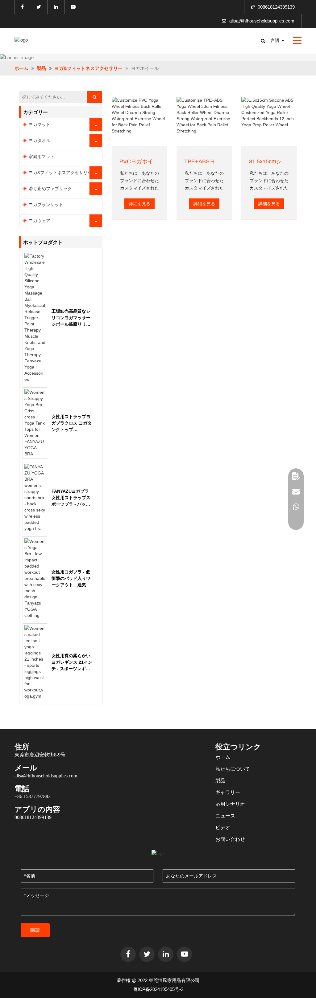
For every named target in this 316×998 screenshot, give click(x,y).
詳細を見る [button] (139, 203)
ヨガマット (39, 124)
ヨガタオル (39, 140)
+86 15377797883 (33, 796)
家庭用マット (42, 156)
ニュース (225, 815)
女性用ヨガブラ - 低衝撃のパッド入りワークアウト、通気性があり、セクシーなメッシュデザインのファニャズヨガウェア (71, 578)
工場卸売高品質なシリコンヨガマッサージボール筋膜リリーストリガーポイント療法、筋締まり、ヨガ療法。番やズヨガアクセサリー (71, 318)
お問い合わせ (230, 839)
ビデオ (222, 827)
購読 (35, 930)
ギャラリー (227, 792)
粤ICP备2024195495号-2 (158, 989)
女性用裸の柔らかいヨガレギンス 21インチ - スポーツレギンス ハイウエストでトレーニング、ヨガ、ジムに (72, 662)
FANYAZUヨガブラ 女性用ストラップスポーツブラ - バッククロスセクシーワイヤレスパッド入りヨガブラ (71, 498)
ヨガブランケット (46, 204)
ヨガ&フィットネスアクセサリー (88, 68)
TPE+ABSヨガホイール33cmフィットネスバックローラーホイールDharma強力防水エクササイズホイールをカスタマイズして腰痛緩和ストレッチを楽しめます (204, 162)
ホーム (21, 68)
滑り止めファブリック (50, 188)
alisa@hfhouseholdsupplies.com (261, 20)
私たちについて (232, 769)
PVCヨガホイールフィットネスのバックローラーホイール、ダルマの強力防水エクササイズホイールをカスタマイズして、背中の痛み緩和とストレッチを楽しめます (139, 162)
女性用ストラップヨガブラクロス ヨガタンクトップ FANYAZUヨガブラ (72, 423)
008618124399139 (276, 7)
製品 (41, 68)
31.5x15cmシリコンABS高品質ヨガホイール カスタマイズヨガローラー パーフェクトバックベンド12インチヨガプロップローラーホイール (269, 162)
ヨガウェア (39, 220)
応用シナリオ (230, 804)
